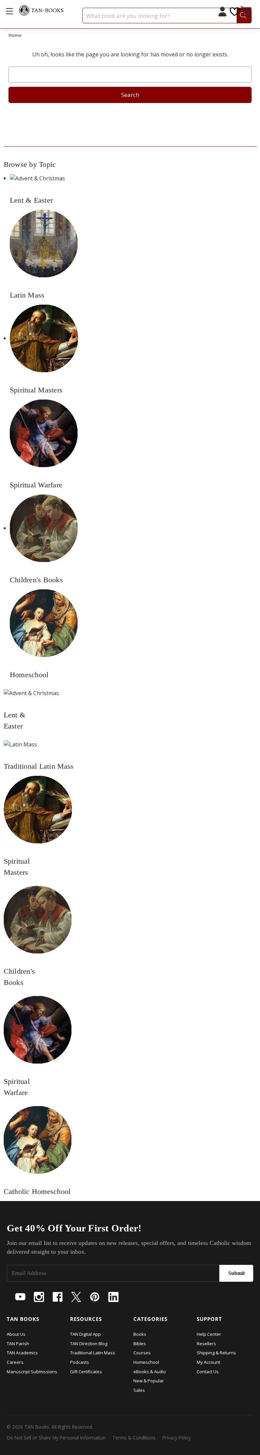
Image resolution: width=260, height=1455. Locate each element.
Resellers (206, 1344)
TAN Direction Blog (88, 1344)
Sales (139, 1390)
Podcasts (79, 1362)
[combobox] (167, 15)
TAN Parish (18, 1344)
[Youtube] (20, 1297)
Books (139, 1334)
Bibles (139, 1344)
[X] (76, 1297)
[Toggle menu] (9, 11)
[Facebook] (57, 1297)
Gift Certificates (86, 1372)
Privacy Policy (176, 1437)
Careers (15, 1362)
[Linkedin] (113, 1297)
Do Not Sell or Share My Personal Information (56, 1437)
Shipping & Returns (216, 1353)
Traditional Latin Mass (92, 1353)
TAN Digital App (85, 1334)
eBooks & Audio (149, 1372)
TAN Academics (22, 1353)
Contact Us (208, 1372)
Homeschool (146, 1362)
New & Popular (148, 1381)
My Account (208, 1362)
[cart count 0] (247, 12)
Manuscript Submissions (32, 1372)
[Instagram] (39, 1297)
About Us (16, 1334)
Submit (236, 1273)
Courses (142, 1353)
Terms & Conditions (134, 1437)
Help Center (209, 1334)
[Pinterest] (95, 1297)
